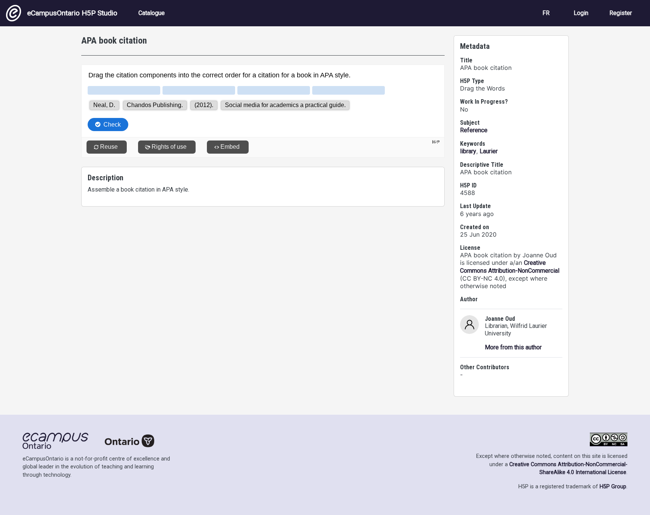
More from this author (513, 347)
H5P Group (613, 486)
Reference (473, 130)
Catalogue (151, 13)
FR (546, 13)
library (468, 151)
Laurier (489, 151)
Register (620, 13)
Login (581, 13)
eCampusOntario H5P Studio (72, 13)
